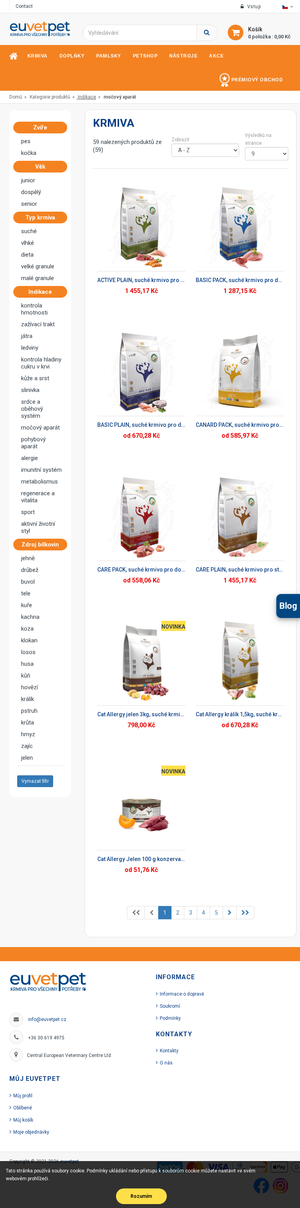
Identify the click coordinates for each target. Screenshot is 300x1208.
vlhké (27, 242)
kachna (30, 616)
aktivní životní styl (38, 527)
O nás (166, 1063)
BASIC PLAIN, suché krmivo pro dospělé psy (141, 425)
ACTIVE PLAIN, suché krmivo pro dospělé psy (141, 280)
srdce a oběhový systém (32, 408)
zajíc (27, 746)
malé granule (37, 278)
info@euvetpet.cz (47, 1019)
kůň (25, 675)
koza (27, 628)
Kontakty (169, 1050)
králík (27, 699)
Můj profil (22, 1095)
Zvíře (40, 127)
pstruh (29, 710)
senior (29, 203)
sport (28, 512)
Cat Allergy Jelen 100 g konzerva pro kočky (141, 859)
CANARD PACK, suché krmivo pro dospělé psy (240, 425)
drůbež (29, 569)
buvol (28, 581)
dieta (27, 254)
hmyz (28, 734)
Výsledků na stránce (258, 139)
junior (28, 180)
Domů (15, 97)
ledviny (29, 347)
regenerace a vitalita (38, 497)
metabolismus (39, 481)
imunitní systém (41, 469)
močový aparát (40, 427)
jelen (27, 757)
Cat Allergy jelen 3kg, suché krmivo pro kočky (141, 714)
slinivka (30, 390)
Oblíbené (22, 1108)
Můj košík (23, 1120)
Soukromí (170, 1006)
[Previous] (136, 912)
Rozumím (141, 1196)
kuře (26, 605)
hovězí (29, 687)
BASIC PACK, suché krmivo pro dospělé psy (240, 280)
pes (25, 141)
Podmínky (170, 1018)
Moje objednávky (31, 1132)
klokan (29, 640)
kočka (28, 152)
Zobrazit (180, 139)
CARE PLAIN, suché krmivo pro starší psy (240, 569)
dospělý (31, 192)
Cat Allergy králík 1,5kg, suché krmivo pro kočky (240, 714)
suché (29, 231)
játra (26, 336)
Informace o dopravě (182, 994)
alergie (29, 458)
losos (28, 652)
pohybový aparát (33, 443)
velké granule (37, 266)
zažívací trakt (38, 324)
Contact (24, 6)
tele (25, 593)
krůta (27, 722)
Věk (40, 166)
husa (27, 663)
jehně (28, 558)
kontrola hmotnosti (34, 309)
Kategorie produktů (50, 97)
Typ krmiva (40, 217)
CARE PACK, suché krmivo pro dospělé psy (141, 569)
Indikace (87, 97)
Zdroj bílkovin (40, 544)
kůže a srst (35, 378)
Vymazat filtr (35, 781)
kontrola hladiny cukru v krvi (41, 363)
